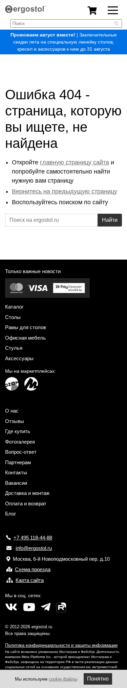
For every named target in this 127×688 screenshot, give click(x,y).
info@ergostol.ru (34, 548)
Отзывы (14, 421)
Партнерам (18, 462)
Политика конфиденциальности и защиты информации (61, 645)
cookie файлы (63, 679)
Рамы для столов (25, 327)
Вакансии (16, 483)
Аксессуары (19, 358)
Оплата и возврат (25, 503)
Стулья (13, 348)
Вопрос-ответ (21, 452)
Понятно (98, 679)
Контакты (16, 472)
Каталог (14, 307)
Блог (10, 514)
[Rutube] (61, 607)
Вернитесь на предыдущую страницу (64, 191)
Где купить (17, 431)
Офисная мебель (25, 338)
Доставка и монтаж (27, 493)
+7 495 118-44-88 (33, 537)
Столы (13, 317)
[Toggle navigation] (113, 10)
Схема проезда (32, 569)
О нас (12, 411)
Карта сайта (30, 580)
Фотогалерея (20, 442)
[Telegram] (45, 607)
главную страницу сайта (74, 162)
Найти (110, 220)
